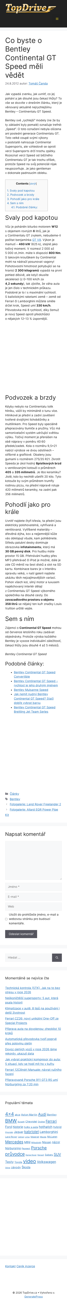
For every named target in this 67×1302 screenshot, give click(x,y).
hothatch (45, 1127)
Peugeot (26, 1148)
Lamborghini (49, 1132)
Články (14, 793)
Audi (42, 1114)
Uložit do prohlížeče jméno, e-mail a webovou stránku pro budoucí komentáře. (34, 919)
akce (17, 1114)
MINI (27, 1142)
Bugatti (21, 1122)
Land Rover (11, 1136)
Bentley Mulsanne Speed (31, 690)
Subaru (49, 1154)
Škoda (26, 1167)
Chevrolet (31, 1121)
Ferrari (51, 1121)
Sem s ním (15, 203)
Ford (8, 1127)
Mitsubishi (36, 1142)
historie (18, 1127)
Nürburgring (13, 1148)
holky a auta (31, 1127)
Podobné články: (24, 207)
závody (16, 1167)
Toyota (18, 1162)
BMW (11, 1121)
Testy (9, 1162)
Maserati (35, 1137)
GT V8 (36, 240)
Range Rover (31, 1155)
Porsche (39, 1147)
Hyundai (9, 1132)
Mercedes (14, 1141)
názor (56, 1142)
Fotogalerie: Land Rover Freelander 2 (35, 804)
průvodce (15, 1154)
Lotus (27, 1137)
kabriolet (31, 1131)
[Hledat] (57, 958)
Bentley (15, 799)
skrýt (33, 183)
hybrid (57, 1127)
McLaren (52, 1136)
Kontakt (10, 1266)
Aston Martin (29, 1114)
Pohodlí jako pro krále (23, 199)
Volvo (7, 1167)
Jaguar (18, 1132)
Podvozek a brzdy (20, 194)
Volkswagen (46, 1162)
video (29, 1161)
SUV (57, 1154)
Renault (40, 1155)
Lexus (21, 1137)
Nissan (46, 1142)
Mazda (43, 1137)
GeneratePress (33, 1296)
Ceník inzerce (25, 1266)
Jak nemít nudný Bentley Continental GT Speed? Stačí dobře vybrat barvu (34, 698)
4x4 (9, 1114)
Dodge (41, 1121)
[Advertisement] (33, 358)
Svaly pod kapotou (21, 190)
